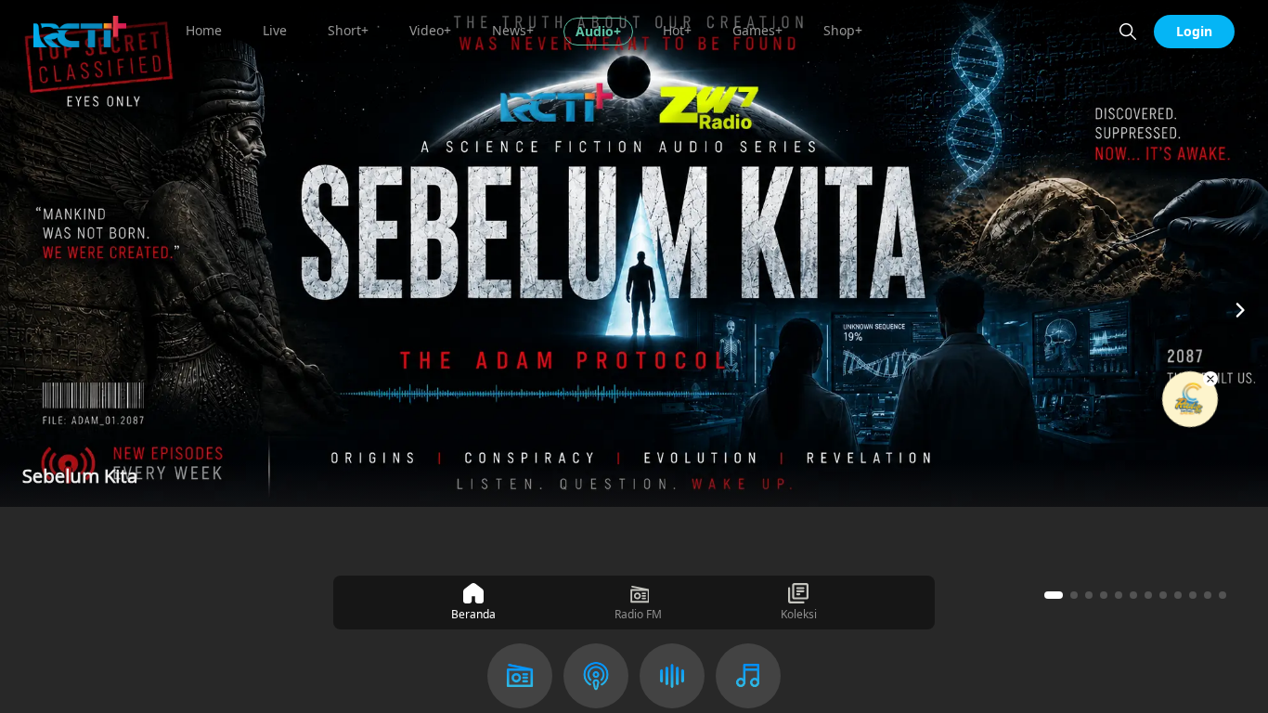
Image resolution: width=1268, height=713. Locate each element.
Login (1194, 31)
